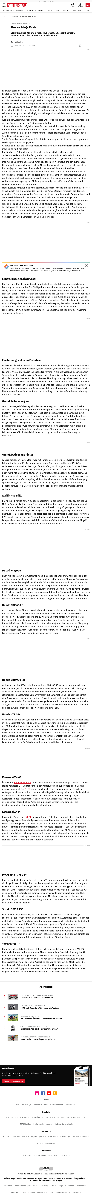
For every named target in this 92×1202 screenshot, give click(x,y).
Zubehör (40, 10)
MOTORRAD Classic (45, 1156)
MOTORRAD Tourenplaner (61, 1117)
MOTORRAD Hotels (12, 1117)
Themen (84, 1137)
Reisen (57, 10)
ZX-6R (27, 789)
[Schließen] (86, 265)
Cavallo (53, 1186)
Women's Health (75, 1193)
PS (34, 1156)
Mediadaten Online (41, 1105)
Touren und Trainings (23, 1105)
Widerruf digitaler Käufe (64, 1124)
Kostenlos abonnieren (13, 1081)
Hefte (44, 1)
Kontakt (6, 1137)
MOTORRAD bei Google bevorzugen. (68, 271)
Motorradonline (29, 1193)
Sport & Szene (77, 10)
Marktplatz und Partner (40, 1117)
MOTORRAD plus (79, 1117)
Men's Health (15, 1193)
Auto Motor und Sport (22, 1186)
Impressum (16, 1137)
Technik (50, 10)
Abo (39, 1)
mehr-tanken (81, 1186)
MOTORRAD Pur (25, 1124)
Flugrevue (62, 1186)
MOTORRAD (27, 1156)
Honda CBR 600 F (22, 782)
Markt (87, 10)
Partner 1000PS (71, 1105)
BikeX (35, 1186)
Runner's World (61, 1193)
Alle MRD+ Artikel (8, 10)
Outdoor (40, 1193)
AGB (23, 1137)
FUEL (56, 1156)
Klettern (71, 1186)
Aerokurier (8, 1186)
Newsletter (26, 1117)
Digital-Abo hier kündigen (42, 1124)
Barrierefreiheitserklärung (46, 1143)
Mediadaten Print (56, 1105)
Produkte (51, 1)
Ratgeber (66, 10)
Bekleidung (30, 10)
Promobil (49, 1193)
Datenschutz (51, 1137)
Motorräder (19, 10)
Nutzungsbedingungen (36, 1137)
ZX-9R (29, 817)
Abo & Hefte (64, 1156)
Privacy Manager (65, 1137)
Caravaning (44, 1186)
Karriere (76, 1137)
